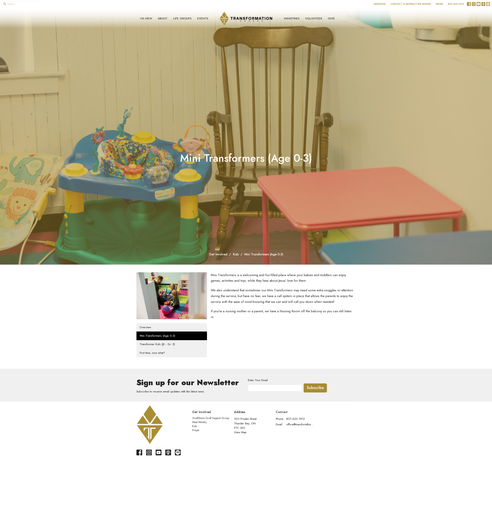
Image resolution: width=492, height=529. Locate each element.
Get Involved (218, 254)
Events (202, 18)
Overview (145, 327)
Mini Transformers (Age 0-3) (157, 336)
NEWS (439, 4)
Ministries (291, 18)
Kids (236, 254)
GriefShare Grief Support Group (210, 418)
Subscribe (315, 388)
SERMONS (380, 4)
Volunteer (313, 18)
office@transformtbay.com (300, 424)
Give (331, 18)
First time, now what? (152, 353)
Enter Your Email (258, 380)
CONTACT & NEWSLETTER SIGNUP (410, 4)
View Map (240, 432)
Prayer (195, 430)
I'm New (146, 18)
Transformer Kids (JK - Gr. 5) (157, 344)
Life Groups (182, 18)
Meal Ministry (199, 422)
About (162, 18)
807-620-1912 (456, 4)
